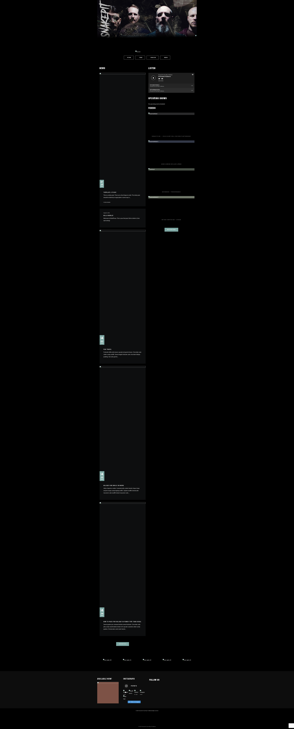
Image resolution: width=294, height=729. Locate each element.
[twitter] (161, 685)
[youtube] (165, 686)
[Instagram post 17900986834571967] (142, 692)
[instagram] (156, 685)
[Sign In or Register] (186, 36)
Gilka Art (192, 3)
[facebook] (151, 685)
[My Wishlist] (190, 36)
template (108, 202)
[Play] (152, 76)
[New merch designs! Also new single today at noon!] (131, 692)
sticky (105, 202)
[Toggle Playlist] (194, 75)
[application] (171, 78)
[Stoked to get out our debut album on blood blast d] (136, 692)
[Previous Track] (159, 80)
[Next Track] (162, 80)
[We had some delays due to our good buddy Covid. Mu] (125, 697)
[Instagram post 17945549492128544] (125, 692)
